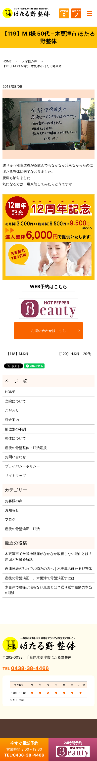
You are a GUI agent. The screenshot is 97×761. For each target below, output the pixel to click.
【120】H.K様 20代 (74, 354)
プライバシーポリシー (22, 466)
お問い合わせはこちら (48, 330)
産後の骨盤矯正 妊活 (22, 529)
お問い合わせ (15, 457)
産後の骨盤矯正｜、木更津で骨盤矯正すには (40, 578)
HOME (6, 61)
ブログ (10, 519)
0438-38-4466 (30, 668)
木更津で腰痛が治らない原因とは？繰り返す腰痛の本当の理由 (48, 590)
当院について (15, 401)
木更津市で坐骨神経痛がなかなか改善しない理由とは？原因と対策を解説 (48, 556)
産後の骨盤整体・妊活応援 (26, 448)
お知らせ (12, 510)
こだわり (12, 410)
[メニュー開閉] (89, 13)
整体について (15, 438)
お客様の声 (29, 61)
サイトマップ (15, 475)
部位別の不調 (15, 429)
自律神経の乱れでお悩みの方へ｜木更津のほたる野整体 (48, 568)
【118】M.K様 (17, 354)
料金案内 (12, 419)
